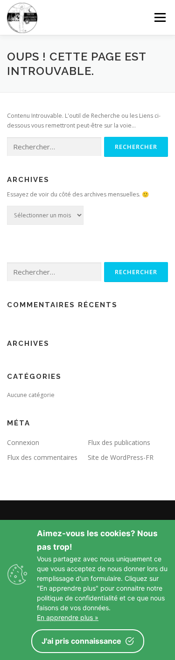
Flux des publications (119, 442)
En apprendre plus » (67, 617)
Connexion (23, 442)
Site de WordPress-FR (121, 457)
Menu (159, 17)
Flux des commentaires (42, 457)
